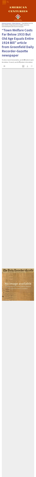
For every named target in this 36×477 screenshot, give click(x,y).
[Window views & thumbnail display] (23, 66)
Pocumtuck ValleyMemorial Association (18, 20)
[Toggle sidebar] (4, 66)
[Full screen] (32, 66)
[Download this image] (27, 66)
